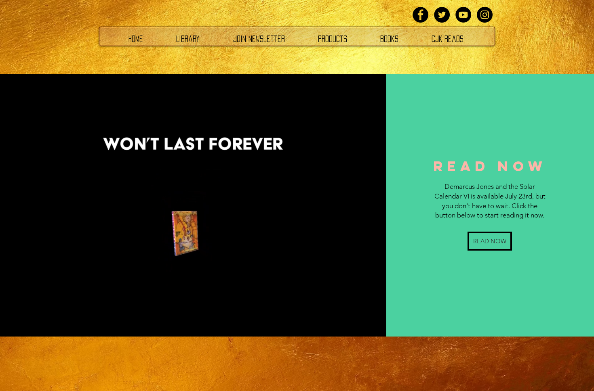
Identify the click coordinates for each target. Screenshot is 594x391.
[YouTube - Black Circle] (463, 15)
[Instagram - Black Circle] (485, 15)
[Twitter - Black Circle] (442, 15)
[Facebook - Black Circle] (420, 15)
